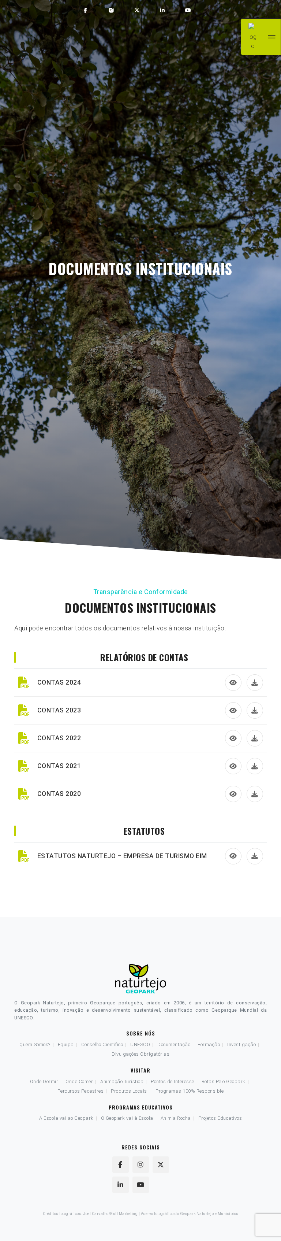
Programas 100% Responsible (190, 1091)
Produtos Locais (129, 1091)
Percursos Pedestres (80, 1091)
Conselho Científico (102, 1044)
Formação (209, 1044)
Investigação (241, 1044)
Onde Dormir (44, 1081)
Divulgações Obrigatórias (140, 1054)
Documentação (173, 1044)
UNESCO (140, 1044)
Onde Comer (79, 1081)
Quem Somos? (34, 1044)
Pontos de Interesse (172, 1081)
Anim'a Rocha (176, 1118)
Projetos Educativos (220, 1118)
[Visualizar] (233, 682)
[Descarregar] (255, 682)
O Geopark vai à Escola (127, 1118)
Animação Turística (121, 1081)
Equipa (66, 1044)
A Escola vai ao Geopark (66, 1118)
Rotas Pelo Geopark (224, 1081)
